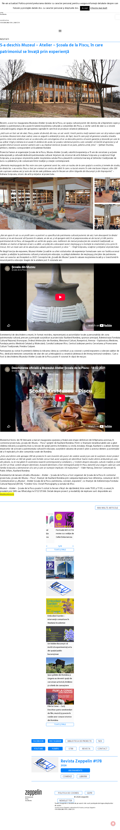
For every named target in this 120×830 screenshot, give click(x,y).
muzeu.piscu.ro (7, 494)
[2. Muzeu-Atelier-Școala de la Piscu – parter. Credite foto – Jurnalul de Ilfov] (46, 203)
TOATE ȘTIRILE (60, 549)
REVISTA (86, 749)
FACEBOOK (38, 741)
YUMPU (55, 749)
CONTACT (102, 749)
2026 (64, 765)
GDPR (89, 793)
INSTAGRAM (55, 741)
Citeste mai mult (98, 8)
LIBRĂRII (83, 776)
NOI (100, 741)
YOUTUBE (38, 749)
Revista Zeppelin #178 (81, 761)
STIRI (71, 749)
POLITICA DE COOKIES (68, 793)
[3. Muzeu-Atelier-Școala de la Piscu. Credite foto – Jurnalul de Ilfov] (107, 190)
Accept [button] (85, 8)
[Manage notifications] (113, 823)
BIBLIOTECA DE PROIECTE (80, 741)
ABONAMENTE (75, 770)
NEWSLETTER (65, 801)
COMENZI (67, 776)
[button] (117, 17)
